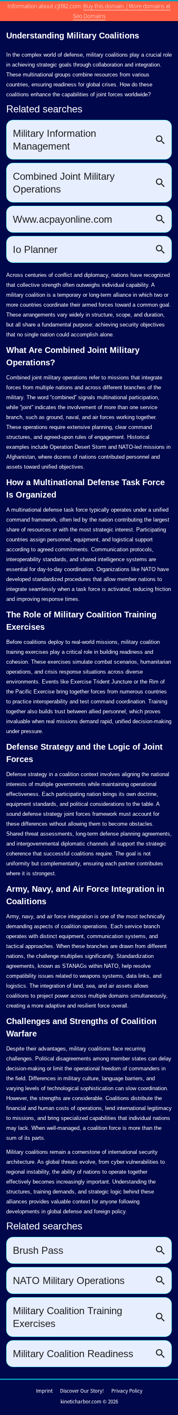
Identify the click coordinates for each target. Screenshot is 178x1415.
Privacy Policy (126, 1390)
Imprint (44, 1390)
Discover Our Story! (82, 1390)
